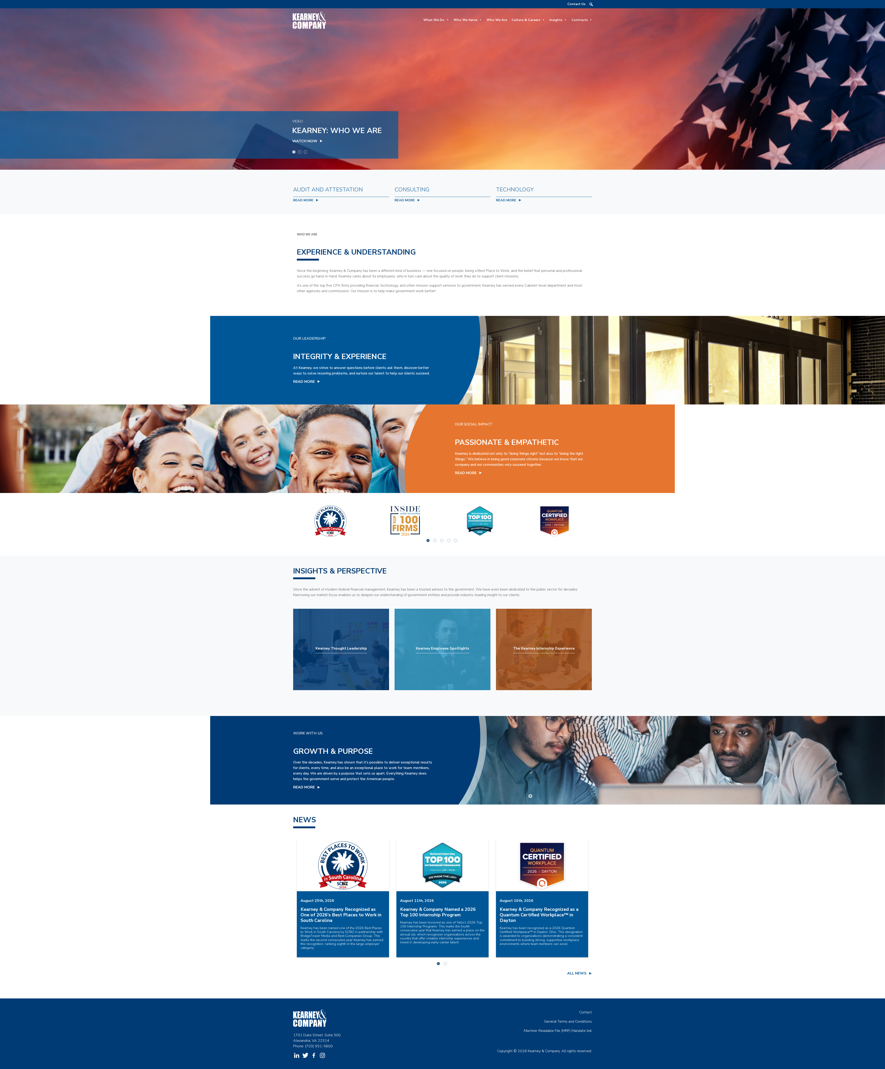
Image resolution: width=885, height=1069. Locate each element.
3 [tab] (306, 152)
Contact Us (576, 4)
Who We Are (497, 20)
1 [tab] (294, 152)
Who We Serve (465, 20)
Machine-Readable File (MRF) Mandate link (558, 1030)
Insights (555, 20)
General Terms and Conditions (568, 1021)
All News (577, 973)
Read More (304, 381)
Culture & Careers (526, 20)
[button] (591, 4)
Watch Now (304, 141)
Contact (585, 1012)
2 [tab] (300, 152)
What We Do (433, 20)
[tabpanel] (442, 89)
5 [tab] (456, 541)
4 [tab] (449, 541)
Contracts (580, 20)
